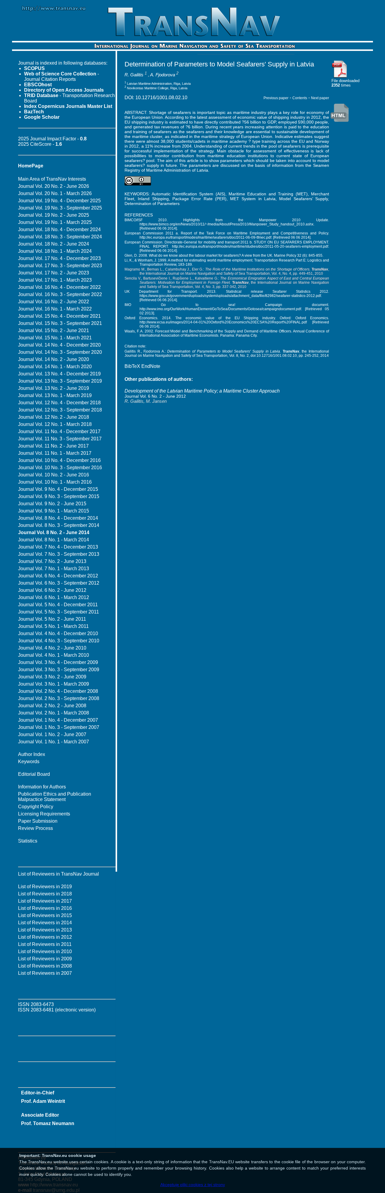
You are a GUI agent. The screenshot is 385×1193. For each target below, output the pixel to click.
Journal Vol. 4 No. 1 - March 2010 (53, 655)
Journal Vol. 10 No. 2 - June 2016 (53, 474)
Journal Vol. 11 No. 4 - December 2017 (59, 431)
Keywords (28, 761)
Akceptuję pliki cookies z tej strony (192, 1184)
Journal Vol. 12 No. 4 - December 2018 (59, 402)
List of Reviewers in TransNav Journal (58, 873)
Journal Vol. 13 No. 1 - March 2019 (55, 395)
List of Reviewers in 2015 (45, 915)
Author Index (31, 754)
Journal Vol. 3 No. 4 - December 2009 (58, 662)
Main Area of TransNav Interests (52, 179)
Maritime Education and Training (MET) (268, 193)
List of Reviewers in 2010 (45, 951)
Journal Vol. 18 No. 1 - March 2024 (55, 251)
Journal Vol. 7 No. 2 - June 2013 (52, 561)
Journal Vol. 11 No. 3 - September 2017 (60, 438)
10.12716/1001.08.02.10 (161, 97)
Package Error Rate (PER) (199, 198)
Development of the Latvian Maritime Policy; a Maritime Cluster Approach (202, 390)
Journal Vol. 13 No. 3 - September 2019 (60, 381)
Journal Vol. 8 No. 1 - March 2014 (53, 539)
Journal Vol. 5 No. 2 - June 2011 (52, 619)
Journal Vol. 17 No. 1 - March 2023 (55, 280)
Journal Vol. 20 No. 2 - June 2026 (53, 186)
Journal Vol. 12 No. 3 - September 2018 (60, 409)
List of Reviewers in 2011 (45, 944)
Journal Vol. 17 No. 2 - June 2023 (53, 272)
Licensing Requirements (44, 813)
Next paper (320, 98)
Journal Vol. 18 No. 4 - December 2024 (59, 229)
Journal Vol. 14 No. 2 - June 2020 (53, 359)
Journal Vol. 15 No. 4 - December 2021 (59, 316)
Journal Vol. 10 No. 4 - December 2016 (59, 460)
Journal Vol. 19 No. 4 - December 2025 (59, 200)
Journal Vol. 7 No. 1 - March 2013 (53, 568)
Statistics (27, 840)
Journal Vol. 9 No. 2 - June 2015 (52, 503)
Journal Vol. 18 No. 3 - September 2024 (60, 236)
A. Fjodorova (162, 74)
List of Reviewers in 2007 (45, 973)
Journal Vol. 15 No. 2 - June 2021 (53, 330)
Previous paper (275, 98)
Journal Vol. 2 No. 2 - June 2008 (52, 705)
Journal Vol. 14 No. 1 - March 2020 (55, 366)
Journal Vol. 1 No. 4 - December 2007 (58, 720)
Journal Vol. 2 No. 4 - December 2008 (58, 691)
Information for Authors (42, 786)
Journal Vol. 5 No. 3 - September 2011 (58, 611)
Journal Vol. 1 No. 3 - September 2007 (58, 727)
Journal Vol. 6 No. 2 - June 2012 (52, 590)
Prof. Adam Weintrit (43, 1101)
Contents (299, 98)
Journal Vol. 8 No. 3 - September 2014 (58, 525)
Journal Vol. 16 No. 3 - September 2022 (60, 294)
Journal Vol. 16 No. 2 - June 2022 (53, 301)
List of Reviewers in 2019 (45, 886)
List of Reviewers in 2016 (45, 908)
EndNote (150, 366)
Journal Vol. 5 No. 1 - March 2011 (53, 626)
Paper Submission (37, 821)
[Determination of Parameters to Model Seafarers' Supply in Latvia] (340, 76)
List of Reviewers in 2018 (45, 893)
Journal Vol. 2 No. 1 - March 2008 (53, 712)
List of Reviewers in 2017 (45, 901)
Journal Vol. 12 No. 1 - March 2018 (55, 424)
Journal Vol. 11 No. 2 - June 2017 (53, 445)
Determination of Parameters (152, 203)
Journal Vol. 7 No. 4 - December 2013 (58, 546)
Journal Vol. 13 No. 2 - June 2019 (53, 388)
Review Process (35, 828)
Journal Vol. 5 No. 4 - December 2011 (58, 604)
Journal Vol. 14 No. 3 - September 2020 (60, 352)
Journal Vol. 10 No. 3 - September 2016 (60, 467)
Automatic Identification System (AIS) (188, 193)
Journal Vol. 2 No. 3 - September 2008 (58, 698)
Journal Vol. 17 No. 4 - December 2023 (59, 258)
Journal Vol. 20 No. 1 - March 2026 (55, 193)
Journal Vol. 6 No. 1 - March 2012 (53, 597)
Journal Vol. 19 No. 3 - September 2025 (60, 207)
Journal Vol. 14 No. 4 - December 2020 (59, 344)
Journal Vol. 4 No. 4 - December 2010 (58, 633)
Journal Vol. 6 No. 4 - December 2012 (58, 575)
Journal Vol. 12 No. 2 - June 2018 (53, 417)
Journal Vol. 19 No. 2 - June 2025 (53, 215)
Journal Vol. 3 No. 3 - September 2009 (58, 669)
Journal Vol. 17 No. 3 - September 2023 (60, 265)
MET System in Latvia (253, 198)
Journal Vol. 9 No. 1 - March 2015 (53, 510)
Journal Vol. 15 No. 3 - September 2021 (60, 323)
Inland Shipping (153, 198)
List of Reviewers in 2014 (45, 922)
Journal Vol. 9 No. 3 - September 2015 (58, 496)
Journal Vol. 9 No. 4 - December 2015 (58, 489)
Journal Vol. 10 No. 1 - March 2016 (55, 482)
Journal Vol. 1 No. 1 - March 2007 (53, 741)
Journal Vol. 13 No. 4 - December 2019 (59, 373)
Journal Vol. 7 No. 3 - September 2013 (58, 554)
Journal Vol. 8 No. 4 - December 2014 (58, 518)
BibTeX (132, 366)
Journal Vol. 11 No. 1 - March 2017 (54, 453)
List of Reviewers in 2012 (45, 937)
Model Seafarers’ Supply (303, 198)
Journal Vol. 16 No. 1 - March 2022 (55, 308)
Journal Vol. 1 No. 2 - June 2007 (52, 734)
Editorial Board (34, 774)
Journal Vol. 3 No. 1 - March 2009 (53, 684)
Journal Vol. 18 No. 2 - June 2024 (53, 243)
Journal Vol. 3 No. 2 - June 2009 (52, 676)
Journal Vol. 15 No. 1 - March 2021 (55, 337)
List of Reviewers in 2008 (45, 965)
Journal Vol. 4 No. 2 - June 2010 (52, 647)
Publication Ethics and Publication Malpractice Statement (54, 796)
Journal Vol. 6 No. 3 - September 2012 (58, 583)
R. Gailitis (134, 74)
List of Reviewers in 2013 (45, 929)
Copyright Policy (35, 806)
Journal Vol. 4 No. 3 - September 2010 (58, 640)
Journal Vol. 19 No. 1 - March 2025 (55, 222)
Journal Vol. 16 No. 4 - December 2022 (59, 287)
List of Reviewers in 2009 (45, 958)
